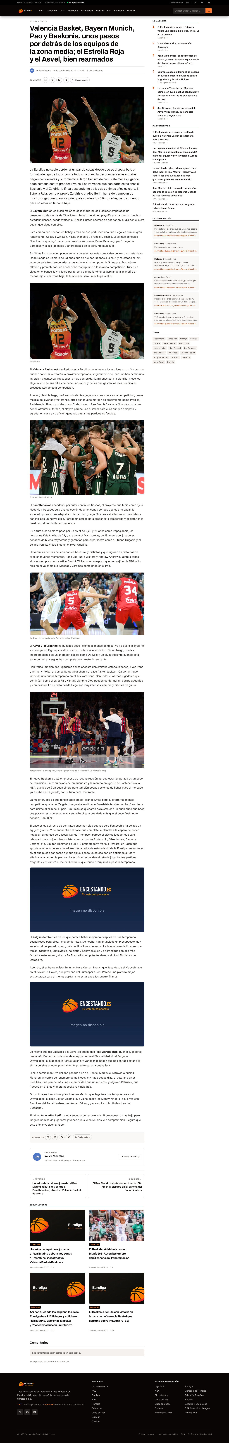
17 (113, 1330)
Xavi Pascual (175, 348)
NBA (63, 11)
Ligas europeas (162, 1404)
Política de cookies (147, 1434)
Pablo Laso (184, 343)
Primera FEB (191, 1412)
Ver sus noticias (130, 1157)
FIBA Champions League (197, 1408)
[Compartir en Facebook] (59, 80)
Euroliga (52, 11)
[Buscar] (208, 10)
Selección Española (194, 1395)
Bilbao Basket (170, 343)
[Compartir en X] (52, 80)
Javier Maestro (41, 70)
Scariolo (175, 357)
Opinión (131, 11)
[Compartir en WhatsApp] (45, 80)
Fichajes (73, 11)
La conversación (176, 2)
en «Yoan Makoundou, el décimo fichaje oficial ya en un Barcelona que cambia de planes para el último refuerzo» (175, 305)
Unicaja (183, 339)
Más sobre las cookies (168, 1434)
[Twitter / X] (20, 1412)
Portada (33, 21)
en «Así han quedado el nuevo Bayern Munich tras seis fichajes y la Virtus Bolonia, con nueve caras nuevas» (175, 236)
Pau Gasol (173, 353)
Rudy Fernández (161, 357)
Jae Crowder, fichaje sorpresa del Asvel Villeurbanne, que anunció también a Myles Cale (176, 112)
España (157, 343)
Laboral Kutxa (160, 348)
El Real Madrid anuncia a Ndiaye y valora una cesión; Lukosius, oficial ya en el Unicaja (178, 31)
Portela (170, 362)
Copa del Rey (103, 11)
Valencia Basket (188, 353)
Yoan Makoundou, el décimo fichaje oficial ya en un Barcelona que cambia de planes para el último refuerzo (178, 59)
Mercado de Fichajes (195, 1390)
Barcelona (172, 339)
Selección (87, 11)
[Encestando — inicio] (25, 11)
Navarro (186, 357)
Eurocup (119, 11)
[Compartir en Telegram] (66, 80)
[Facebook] (27, 1412)
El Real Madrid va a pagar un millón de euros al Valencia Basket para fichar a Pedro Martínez (173, 136)
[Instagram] (35, 1412)
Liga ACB (159, 1386)
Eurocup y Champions (196, 1404)
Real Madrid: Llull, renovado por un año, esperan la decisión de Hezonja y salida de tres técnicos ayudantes (174, 192)
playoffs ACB (159, 353)
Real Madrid (159, 339)
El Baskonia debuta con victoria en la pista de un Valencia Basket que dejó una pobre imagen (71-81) (111, 1316)
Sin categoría (161, 1395)
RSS (187, 2)
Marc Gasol (159, 362)
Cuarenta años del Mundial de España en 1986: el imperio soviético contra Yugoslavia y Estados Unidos (178, 76)
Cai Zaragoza (190, 348)
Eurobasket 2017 (163, 1412)
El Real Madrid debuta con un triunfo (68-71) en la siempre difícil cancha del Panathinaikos (109, 1254)
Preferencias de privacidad (200, 1434)
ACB (41, 11)
